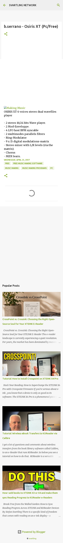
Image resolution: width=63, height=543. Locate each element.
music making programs (34, 168)
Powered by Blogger (33, 531)
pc (51, 168)
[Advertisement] (31, 73)
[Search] (58, 5)
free (7, 163)
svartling (32, 538)
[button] (6, 34)
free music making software (27, 163)
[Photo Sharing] (14, 108)
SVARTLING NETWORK (22, 5)
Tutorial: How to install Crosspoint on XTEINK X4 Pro (30, 378)
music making (12, 168)
